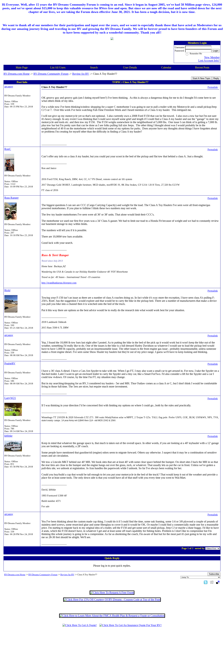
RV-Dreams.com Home (17, 73)
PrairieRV (9, 363)
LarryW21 (10, 398)
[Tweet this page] (205, 582)
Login (215, 50)
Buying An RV (80, 73)
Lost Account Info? (209, 60)
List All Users (57, 67)
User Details (130, 67)
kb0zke (8, 435)
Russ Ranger (11, 197)
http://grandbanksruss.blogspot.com (58, 282)
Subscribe (214, 574)
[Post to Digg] (211, 582)
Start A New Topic (201, 78)
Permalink (213, 87)
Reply (216, 78)
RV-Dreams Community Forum (50, 73)
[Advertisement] (112, 641)
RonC (7, 149)
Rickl (7, 290)
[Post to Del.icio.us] (217, 582)
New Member (212, 57)
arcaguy (8, 86)
